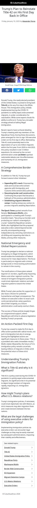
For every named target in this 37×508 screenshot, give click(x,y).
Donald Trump (9, 447)
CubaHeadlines (19, 3)
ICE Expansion (9, 473)
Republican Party (10, 460)
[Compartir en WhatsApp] (30, 90)
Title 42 (7, 452)
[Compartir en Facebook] (7, 90)
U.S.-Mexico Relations (12, 481)
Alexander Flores (28, 21)
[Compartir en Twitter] (18, 90)
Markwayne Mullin (11, 464)
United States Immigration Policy (17, 456)
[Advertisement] (18, 43)
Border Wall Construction (14, 469)
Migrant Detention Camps (14, 477)
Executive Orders (10, 485)
